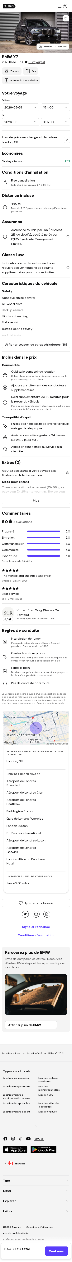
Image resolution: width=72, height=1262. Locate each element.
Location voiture (11, 1053)
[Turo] (9, 6)
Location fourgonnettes (16, 1086)
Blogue (39, 1139)
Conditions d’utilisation (39, 1227)
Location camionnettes (16, 1078)
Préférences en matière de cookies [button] (23, 1239)
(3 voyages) (36, 62)
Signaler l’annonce (36, 926)
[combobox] (67, 140)
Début (6, 100)
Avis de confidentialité (16, 1233)
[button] (62, 6)
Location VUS (34, 1053)
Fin (3, 115)
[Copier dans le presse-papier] (46, 914)
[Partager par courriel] (36, 914)
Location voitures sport (16, 1111)
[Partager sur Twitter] (25, 914)
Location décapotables (16, 1103)
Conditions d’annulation (36, 935)
